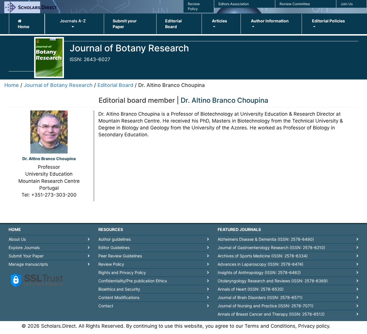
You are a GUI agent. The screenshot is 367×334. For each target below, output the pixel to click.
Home (23, 26)
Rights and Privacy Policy (122, 272)
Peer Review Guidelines (120, 255)
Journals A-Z (73, 20)
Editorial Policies (328, 20)
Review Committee (295, 4)
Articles (219, 20)
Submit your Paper (125, 23)
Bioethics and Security (119, 289)
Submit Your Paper (26, 255)
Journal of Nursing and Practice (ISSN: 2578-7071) (265, 305)
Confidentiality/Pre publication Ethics (132, 280)
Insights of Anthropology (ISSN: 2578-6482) (259, 272)
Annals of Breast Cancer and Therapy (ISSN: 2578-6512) (271, 314)
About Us (17, 239)
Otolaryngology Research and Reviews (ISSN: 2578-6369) (273, 280)
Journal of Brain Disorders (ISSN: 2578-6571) (260, 297)
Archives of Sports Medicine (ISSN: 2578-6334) (263, 255)
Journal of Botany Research (58, 85)
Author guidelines (114, 239)
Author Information (270, 20)
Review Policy (111, 264)
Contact (105, 305)
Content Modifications (118, 297)
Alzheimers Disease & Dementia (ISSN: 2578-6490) (266, 239)
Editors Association (233, 4)
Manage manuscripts (28, 264)
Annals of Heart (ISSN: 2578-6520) (251, 289)
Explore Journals (24, 247)
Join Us (347, 4)
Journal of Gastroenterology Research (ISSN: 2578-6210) (271, 247)
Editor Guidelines (114, 247)
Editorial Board (173, 23)
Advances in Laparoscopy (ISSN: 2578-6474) (260, 264)
